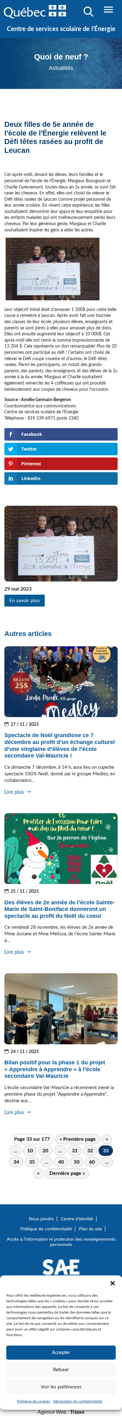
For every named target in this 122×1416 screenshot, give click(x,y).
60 (92, 1162)
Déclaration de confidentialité (77, 1401)
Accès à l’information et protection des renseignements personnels (61, 1242)
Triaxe (77, 1412)
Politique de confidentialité (46, 1228)
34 (16, 1162)
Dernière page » (67, 1173)
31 (75, 1150)
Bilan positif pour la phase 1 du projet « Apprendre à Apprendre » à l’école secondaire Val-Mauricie (54, 1069)
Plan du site (90, 1228)
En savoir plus (24, 600)
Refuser (61, 1369)
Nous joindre (41, 1218)
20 (45, 1150)
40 (61, 1162)
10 (30, 1150)
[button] (112, 1283)
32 (90, 1150)
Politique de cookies (33, 1401)
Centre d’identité (77, 1218)
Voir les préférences (61, 1387)
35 (32, 1162)
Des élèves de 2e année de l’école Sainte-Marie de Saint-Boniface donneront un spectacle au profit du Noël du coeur (59, 909)
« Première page (78, 1139)
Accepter (61, 1352)
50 (76, 1162)
